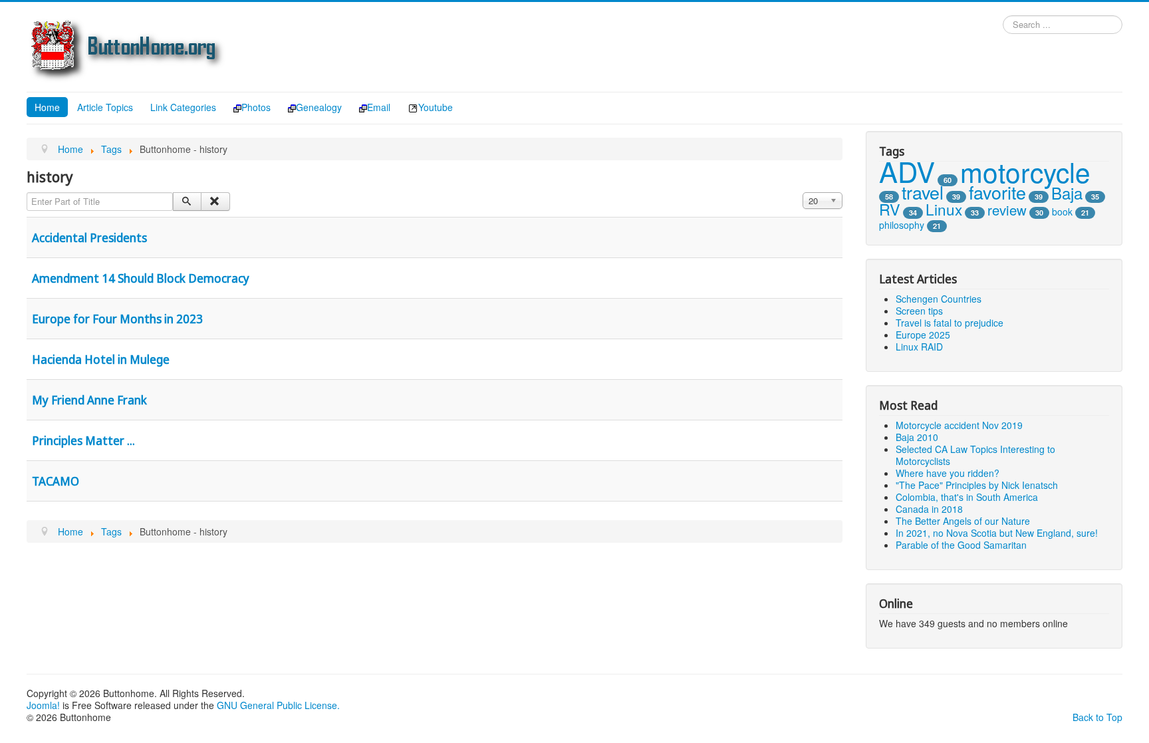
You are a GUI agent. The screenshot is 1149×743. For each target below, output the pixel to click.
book (1062, 211)
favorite (997, 192)
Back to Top (1097, 717)
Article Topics (105, 107)
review (1007, 210)
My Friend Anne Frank (89, 400)
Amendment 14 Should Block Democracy (140, 278)
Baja (1067, 192)
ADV (907, 171)
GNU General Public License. (278, 705)
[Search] (187, 201)
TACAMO (55, 481)
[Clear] (215, 201)
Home (47, 107)
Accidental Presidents (89, 237)
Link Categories (183, 107)
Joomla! (43, 705)
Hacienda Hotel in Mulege (101, 359)
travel (923, 192)
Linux (944, 209)
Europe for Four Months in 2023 (117, 319)
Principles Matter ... (83, 440)
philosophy (901, 224)
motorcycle (1025, 171)
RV (889, 209)
